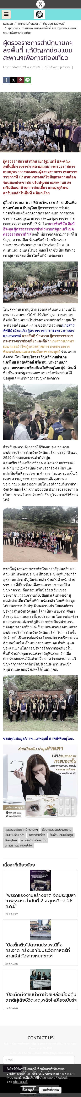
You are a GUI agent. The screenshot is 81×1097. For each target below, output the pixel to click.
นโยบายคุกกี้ (20, 1082)
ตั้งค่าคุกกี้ (28, 1090)
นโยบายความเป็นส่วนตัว (53, 1078)
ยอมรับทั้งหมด (50, 1090)
